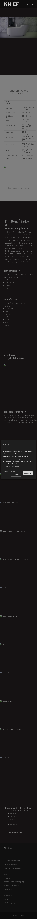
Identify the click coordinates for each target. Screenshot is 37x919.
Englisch (13, 814)
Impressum (8, 878)
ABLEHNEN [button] (16, 474)
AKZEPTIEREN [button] (27, 473)
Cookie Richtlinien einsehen (12, 466)
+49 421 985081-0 (11, 864)
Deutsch (13, 819)
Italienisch (13, 825)
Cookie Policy (8, 889)
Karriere (6, 899)
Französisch (14, 816)
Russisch (13, 822)
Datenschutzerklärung (11, 885)
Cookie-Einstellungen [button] (10, 471)
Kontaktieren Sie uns (16, 832)
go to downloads (27, 155)
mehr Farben (26, 120)
